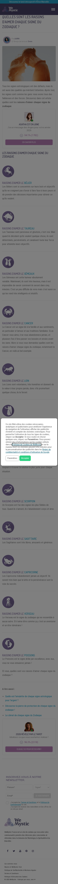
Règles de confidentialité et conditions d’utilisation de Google (28, 450)
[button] (12, 458)
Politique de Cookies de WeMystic (26, 444)
